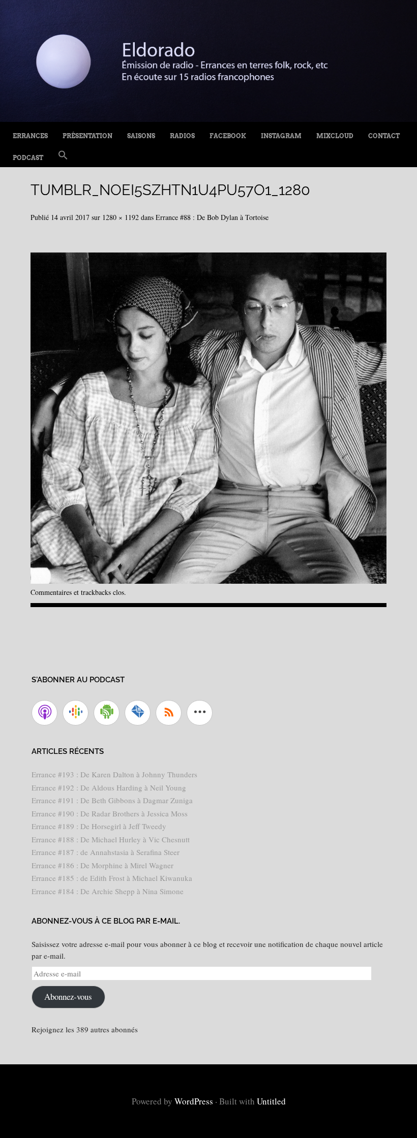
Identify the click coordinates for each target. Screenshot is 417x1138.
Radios (182, 136)
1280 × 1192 (120, 217)
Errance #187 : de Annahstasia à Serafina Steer (106, 852)
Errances (30, 136)
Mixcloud (334, 136)
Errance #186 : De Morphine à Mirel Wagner (102, 865)
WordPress (193, 1101)
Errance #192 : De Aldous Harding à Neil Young (109, 787)
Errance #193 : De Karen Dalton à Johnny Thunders (114, 774)
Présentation (87, 136)
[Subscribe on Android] (107, 712)
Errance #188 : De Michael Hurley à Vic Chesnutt (111, 839)
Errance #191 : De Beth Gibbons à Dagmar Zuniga (112, 800)
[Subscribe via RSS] (169, 712)
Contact (384, 136)
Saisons (141, 136)
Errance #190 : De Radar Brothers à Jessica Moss (110, 813)
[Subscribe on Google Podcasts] (75, 712)
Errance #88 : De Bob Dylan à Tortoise (212, 217)
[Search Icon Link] (63, 155)
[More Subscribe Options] (200, 712)
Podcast (28, 158)
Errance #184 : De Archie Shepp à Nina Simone (108, 891)
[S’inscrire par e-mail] (138, 712)
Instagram (281, 136)
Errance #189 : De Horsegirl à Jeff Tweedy (99, 826)
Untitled (271, 1101)
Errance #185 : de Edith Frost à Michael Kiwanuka (112, 878)
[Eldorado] (208, 118)
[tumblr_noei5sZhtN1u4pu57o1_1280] (208, 580)
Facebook (228, 136)
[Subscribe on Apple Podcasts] (44, 712)
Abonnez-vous (68, 996)
